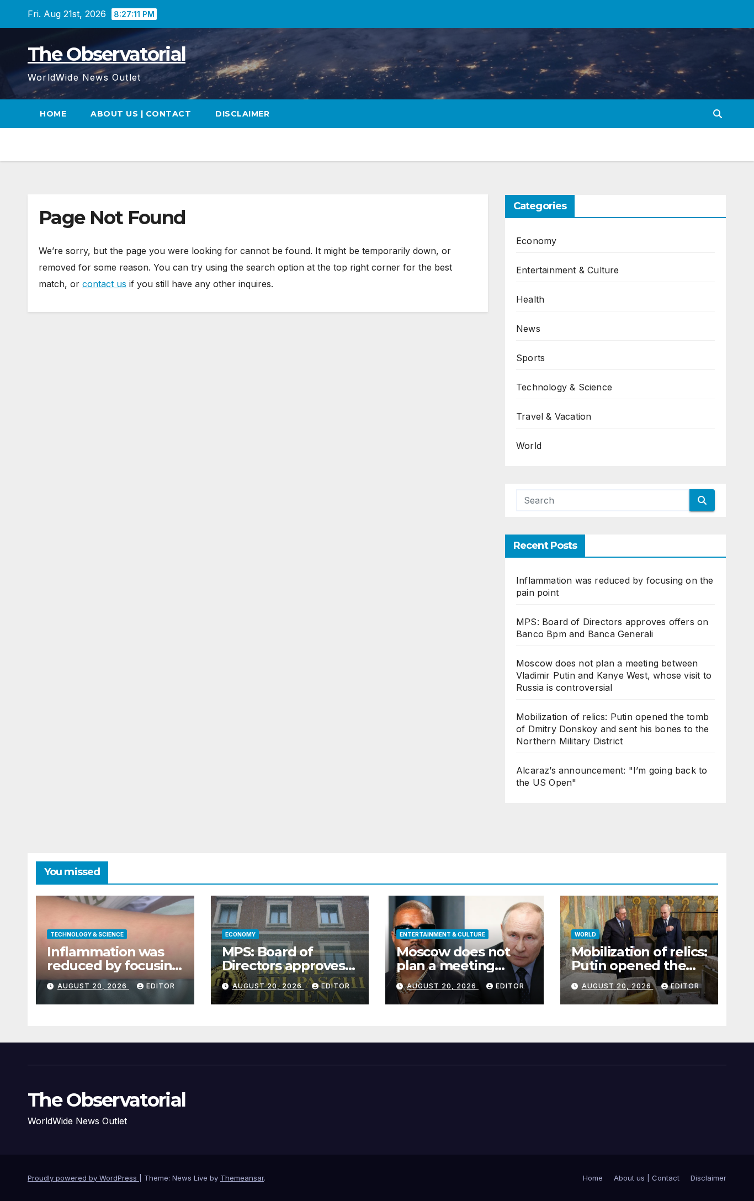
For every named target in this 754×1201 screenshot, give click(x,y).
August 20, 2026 (93, 986)
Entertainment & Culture (567, 270)
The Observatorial (106, 54)
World (528, 445)
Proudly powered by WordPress (83, 1177)
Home (53, 114)
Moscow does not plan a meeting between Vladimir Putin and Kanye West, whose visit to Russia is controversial (613, 675)
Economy (536, 240)
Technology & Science (564, 387)
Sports (530, 357)
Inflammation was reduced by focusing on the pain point (113, 965)
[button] (717, 113)
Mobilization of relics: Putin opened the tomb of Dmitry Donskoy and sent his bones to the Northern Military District (612, 729)
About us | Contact (141, 114)
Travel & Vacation (553, 416)
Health (530, 299)
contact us (104, 283)
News (528, 328)
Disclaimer (242, 114)
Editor (160, 986)
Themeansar (242, 1177)
